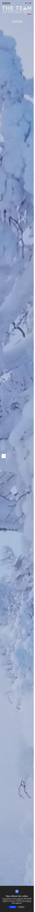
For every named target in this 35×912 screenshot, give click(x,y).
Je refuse (21, 907)
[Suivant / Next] (30, 456)
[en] (30, 3)
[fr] (27, 3)
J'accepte (12, 907)
